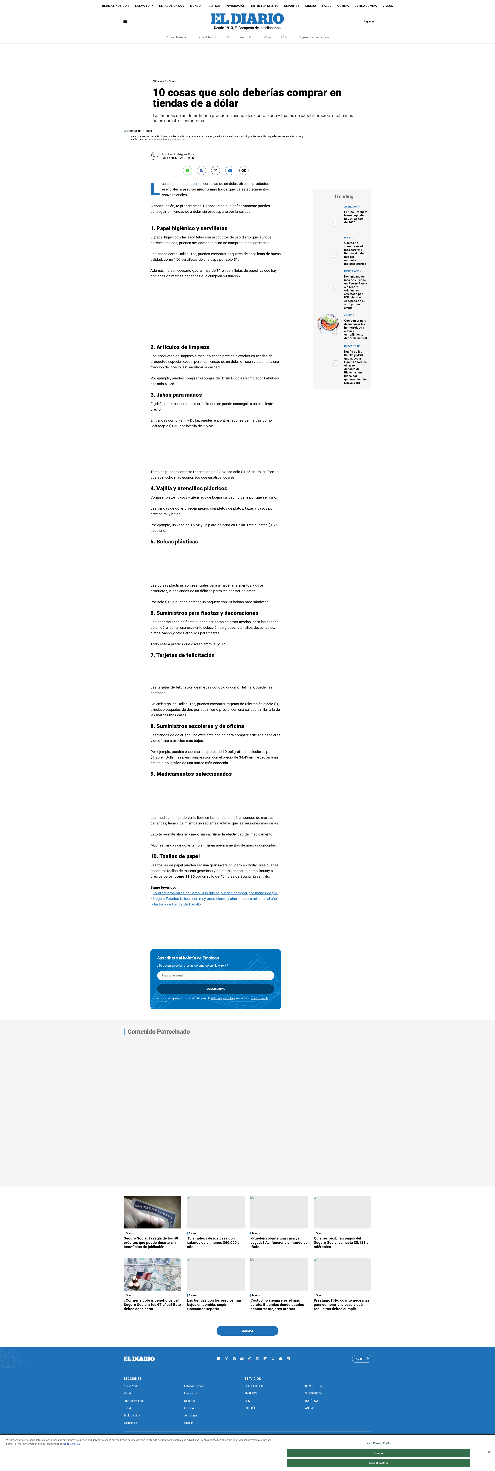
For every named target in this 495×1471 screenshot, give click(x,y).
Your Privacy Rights (378, 1443)
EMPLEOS (251, 1393)
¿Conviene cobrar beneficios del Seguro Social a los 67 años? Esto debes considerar (152, 1304)
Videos (388, 6)
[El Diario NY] (247, 21)
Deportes (292, 6)
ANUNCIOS (311, 1408)
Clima (268, 37)
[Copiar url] (243, 170)
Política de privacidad (222, 998)
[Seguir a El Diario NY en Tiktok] (249, 1359)
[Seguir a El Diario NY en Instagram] (234, 1359)
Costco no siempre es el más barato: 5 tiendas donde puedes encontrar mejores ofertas (355, 253)
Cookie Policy (71, 1443)
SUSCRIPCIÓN (313, 1393)
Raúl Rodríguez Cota (181, 154)
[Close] (489, 1452)
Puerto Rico (247, 37)
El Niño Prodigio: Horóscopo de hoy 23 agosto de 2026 (355, 217)
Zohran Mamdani (177, 37)
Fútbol (285, 37)
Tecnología (130, 1422)
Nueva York (144, 6)
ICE (228, 37)
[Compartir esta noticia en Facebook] (201, 170)
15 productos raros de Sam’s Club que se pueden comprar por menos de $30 (215, 893)
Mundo (195, 6)
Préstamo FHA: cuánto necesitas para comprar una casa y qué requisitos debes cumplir (342, 1304)
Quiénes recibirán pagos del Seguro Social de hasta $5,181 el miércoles (342, 1242)
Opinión (189, 1422)
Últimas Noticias (115, 6)
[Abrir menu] (125, 21)
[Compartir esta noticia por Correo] (229, 170)
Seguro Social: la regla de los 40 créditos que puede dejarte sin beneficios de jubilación (151, 1242)
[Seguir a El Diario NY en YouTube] (242, 1359)
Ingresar (369, 21)
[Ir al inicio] (139, 1359)
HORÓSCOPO (313, 1400)
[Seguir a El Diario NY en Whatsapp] (280, 1359)
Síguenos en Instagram (314, 37)
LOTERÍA (250, 1408)
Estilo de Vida (366, 6)
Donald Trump (207, 37)
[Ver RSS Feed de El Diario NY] (288, 1359)
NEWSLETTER (313, 1386)
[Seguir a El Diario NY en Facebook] (219, 1359)
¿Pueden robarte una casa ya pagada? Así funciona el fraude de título (279, 1242)
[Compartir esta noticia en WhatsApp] (187, 170)
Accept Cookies (378, 1463)
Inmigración (235, 6)
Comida (343, 6)
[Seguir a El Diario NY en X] (226, 1359)
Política (213, 6)
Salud (326, 6)
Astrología (352, 206)
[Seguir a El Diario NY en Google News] (257, 1359)
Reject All (378, 1453)
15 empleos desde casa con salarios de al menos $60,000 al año (214, 1242)
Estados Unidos (171, 6)
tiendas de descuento (184, 183)
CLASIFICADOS (254, 1386)
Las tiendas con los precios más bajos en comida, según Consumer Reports (214, 1304)
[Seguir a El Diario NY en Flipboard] (265, 1359)
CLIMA (249, 1400)
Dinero (310, 6)
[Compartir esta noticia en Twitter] (215, 170)
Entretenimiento (264, 6)
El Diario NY (159, 81)
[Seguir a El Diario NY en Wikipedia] (273, 1359)
